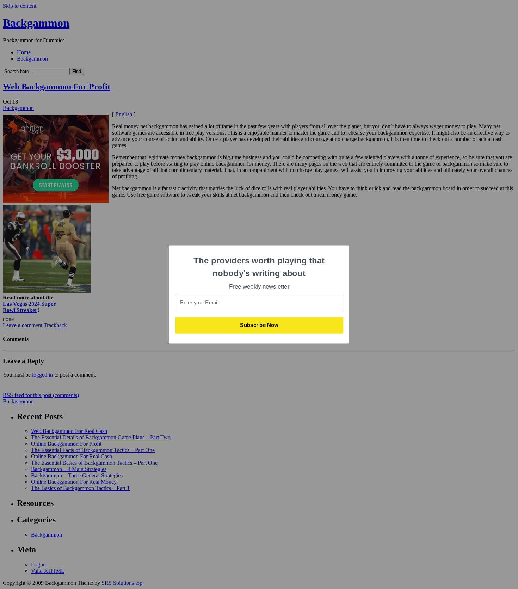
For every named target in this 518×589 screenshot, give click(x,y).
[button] (259, 267)
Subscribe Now (259, 325)
